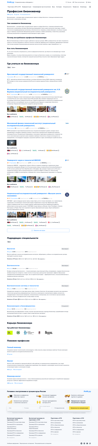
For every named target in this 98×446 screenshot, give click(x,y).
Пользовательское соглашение (43, 443)
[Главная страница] (10, 2)
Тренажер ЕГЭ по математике (15, 424)
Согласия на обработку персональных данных (53, 412)
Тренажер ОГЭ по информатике (37, 433)
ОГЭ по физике (77, 432)
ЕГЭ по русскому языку (57, 420)
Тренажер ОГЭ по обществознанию (33, 427)
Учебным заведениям (13, 443)
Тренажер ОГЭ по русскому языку (38, 422)
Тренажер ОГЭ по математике (37, 424)
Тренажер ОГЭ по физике (35, 435)
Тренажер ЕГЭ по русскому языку (16, 422)
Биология (11, 249)
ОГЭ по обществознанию (79, 425)
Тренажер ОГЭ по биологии (36, 430)
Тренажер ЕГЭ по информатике (15, 433)
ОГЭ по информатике (78, 429)
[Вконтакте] (81, 443)
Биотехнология (13, 265)
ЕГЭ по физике (55, 432)
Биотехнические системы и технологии (23, 286)
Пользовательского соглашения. (79, 412)
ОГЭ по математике (78, 422)
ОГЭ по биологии (77, 427)
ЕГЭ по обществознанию (57, 425)
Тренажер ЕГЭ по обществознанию (11, 427)
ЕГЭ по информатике (56, 429)
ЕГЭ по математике (56, 422)
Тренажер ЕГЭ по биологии (14, 430)
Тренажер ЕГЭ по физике (13, 435)
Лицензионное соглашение (27, 443)
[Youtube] (87, 443)
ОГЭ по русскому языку (79, 420)
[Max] (90, 443)
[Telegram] (84, 443)
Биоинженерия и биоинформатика (21, 306)
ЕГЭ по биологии (55, 427)
